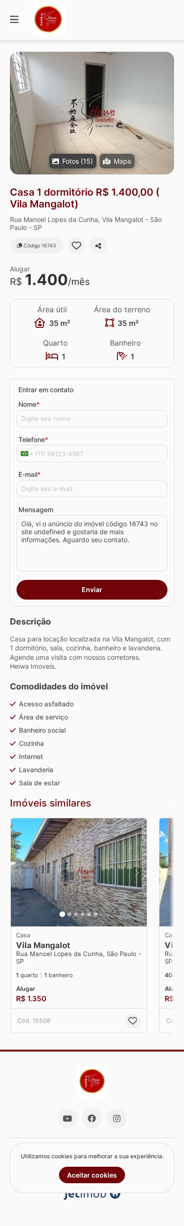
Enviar (92, 589)
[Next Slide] (166, 113)
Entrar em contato (46, 390)
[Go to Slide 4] (82, 914)
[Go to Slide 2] (69, 914)
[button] (92, 113)
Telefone (33, 439)
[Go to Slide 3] (76, 914)
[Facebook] (92, 1118)
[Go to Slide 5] (89, 914)
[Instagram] (116, 1118)
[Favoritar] (76, 245)
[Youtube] (67, 1118)
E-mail (29, 474)
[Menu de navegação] (14, 20)
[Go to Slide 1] (62, 914)
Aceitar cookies (92, 1175)
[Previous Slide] (17, 113)
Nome (29, 404)
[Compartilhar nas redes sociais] (98, 245)
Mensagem (35, 510)
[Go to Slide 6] (96, 914)
